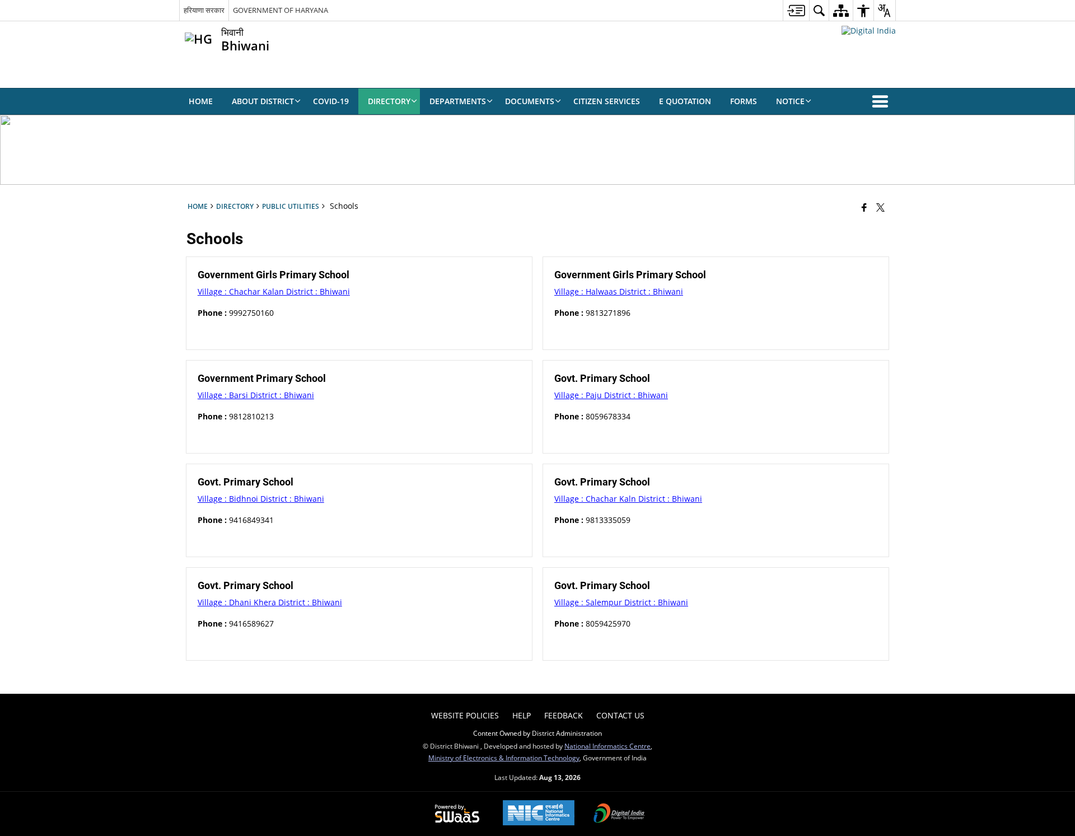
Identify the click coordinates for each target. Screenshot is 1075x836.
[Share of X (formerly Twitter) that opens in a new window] (880, 207)
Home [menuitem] (201, 101)
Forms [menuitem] (743, 101)
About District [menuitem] (263, 101)
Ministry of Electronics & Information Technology (503, 757)
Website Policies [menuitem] (465, 715)
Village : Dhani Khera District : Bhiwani (270, 602)
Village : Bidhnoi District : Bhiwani (261, 498)
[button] (882, 101)
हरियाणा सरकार (204, 10)
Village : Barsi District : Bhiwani (256, 395)
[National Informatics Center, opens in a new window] (538, 814)
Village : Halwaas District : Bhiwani (618, 291)
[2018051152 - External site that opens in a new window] (869, 30)
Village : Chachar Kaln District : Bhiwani (628, 498)
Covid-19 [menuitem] (331, 101)
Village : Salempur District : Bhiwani (621, 602)
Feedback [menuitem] (563, 715)
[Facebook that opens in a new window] (864, 207)
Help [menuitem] (521, 715)
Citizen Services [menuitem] (606, 101)
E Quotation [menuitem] (685, 101)
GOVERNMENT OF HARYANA (280, 10)
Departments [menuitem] (457, 101)
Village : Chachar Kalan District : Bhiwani (274, 291)
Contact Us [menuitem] (620, 715)
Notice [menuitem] (790, 101)
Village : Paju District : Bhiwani (611, 395)
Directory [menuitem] (389, 101)
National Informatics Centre (607, 745)
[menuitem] (796, 10)
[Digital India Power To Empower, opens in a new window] (619, 814)
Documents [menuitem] (529, 101)
